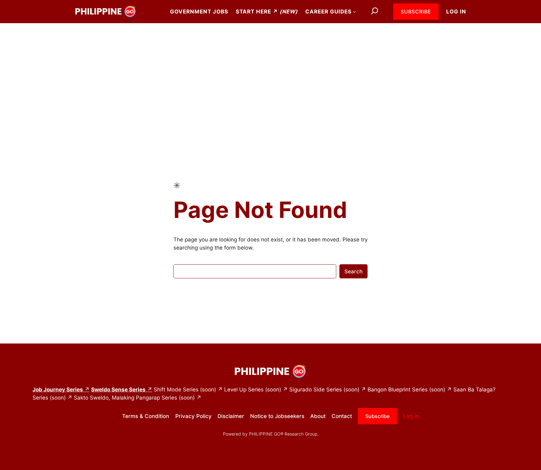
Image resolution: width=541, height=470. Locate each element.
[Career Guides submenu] (354, 11)
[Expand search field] (374, 12)
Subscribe (416, 11)
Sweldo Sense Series (118, 389)
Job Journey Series (58, 389)
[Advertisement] (270, 73)
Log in (456, 11)
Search (353, 271)
